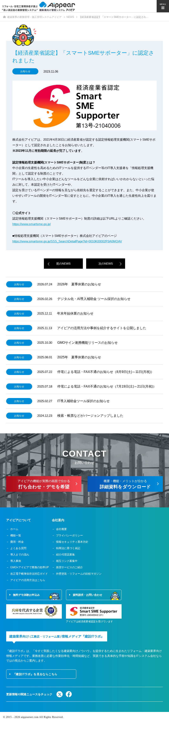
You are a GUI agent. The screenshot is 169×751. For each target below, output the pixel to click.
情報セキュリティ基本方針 (72, 541)
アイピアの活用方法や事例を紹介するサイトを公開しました (101, 328)
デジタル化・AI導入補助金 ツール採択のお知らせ (93, 299)
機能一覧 (15, 535)
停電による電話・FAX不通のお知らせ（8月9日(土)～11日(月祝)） (105, 372)
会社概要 (61, 529)
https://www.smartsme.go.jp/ (31, 224)
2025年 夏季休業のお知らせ (79, 357)
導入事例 (15, 560)
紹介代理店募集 (65, 554)
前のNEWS (63, 263)
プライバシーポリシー (69, 535)
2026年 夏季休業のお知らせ (79, 284)
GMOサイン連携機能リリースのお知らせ (87, 342)
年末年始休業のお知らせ (75, 313)
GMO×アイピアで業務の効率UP (29, 567)
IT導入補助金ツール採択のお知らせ (83, 401)
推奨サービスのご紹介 (69, 567)
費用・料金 (17, 541)
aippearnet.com (30, 717)
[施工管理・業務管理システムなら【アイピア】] (38, 6)
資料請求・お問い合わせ (87, 594)
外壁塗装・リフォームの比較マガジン (79, 573)
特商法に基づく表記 (68, 548)
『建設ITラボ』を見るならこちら (35, 674)
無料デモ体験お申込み (26, 594)
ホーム (14, 529)
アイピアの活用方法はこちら (27, 580)
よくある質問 (18, 548)
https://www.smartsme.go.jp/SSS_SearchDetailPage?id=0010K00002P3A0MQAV (67, 241)
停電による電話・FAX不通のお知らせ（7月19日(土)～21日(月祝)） (106, 386)
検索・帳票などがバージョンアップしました (90, 415)
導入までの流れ (19, 554)
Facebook (69, 694)
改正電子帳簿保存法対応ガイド (29, 573)
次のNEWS (106, 263)
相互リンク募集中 (66, 560)
